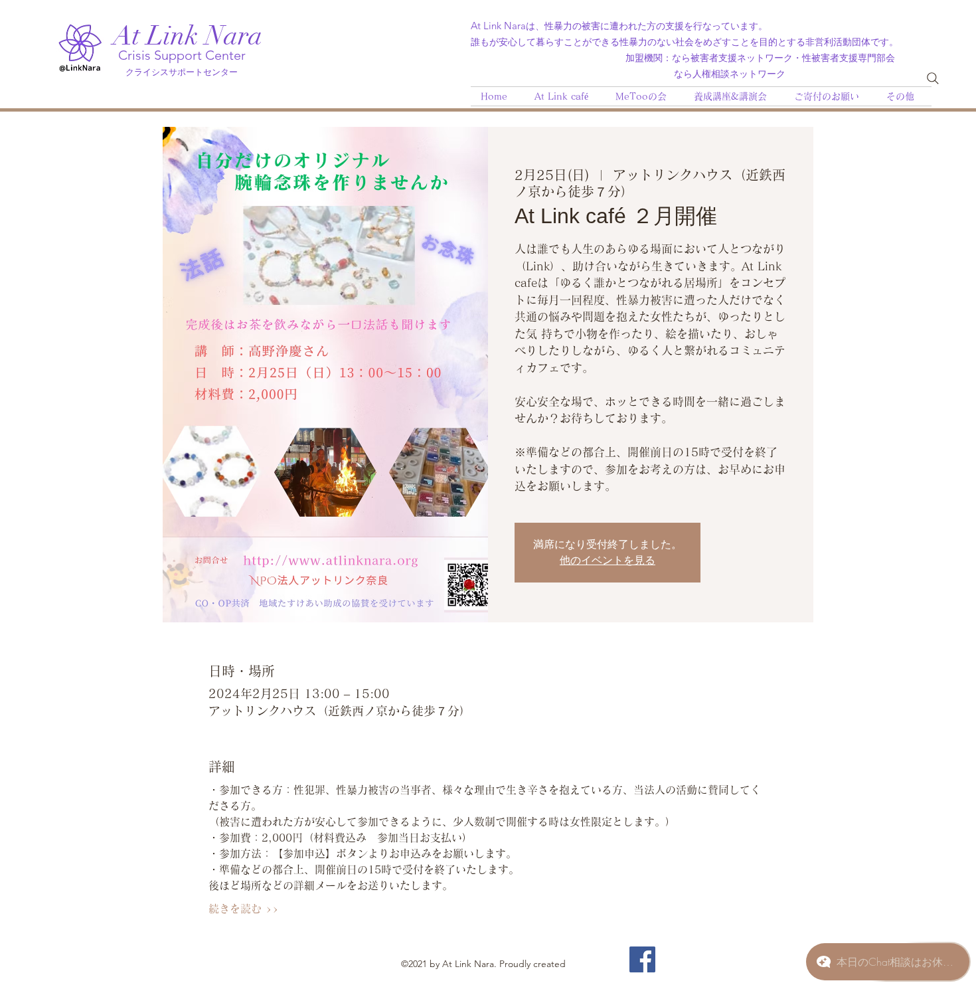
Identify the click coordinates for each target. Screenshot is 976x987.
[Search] (933, 78)
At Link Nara (187, 35)
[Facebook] (642, 959)
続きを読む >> (243, 908)
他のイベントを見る (607, 560)
